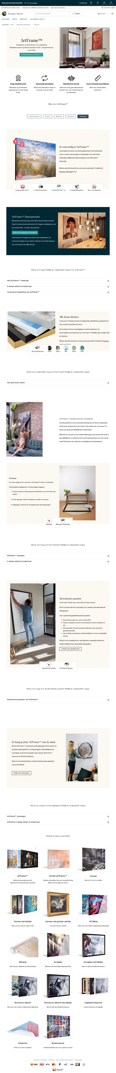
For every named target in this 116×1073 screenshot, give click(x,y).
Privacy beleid (78, 1060)
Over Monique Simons (37, 19)
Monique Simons (15, 13)
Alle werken (6, 19)
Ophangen (83, 116)
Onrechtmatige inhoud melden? (64, 1060)
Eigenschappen (34, 116)
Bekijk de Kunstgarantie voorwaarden (25, 232)
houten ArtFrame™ (66, 172)
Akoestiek (70, 116)
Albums (14, 19)
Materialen (23, 19)
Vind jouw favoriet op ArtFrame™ (31, 55)
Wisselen (59, 116)
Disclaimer (51, 1060)
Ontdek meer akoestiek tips (70, 649)
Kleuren (47, 116)
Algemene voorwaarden (40, 1060)
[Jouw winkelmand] (112, 13)
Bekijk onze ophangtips (21, 773)
